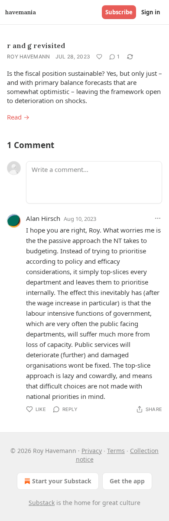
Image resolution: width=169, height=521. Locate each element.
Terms (116, 451)
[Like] (99, 57)
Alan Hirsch (43, 218)
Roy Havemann (28, 56)
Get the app (127, 481)
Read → (18, 117)
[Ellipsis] (158, 218)
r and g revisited (36, 45)
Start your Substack (61, 481)
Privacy (91, 451)
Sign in (150, 12)
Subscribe (119, 12)
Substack (42, 502)
